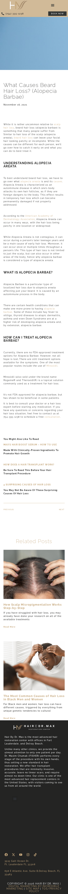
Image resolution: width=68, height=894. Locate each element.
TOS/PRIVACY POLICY (45, 890)
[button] (52, 5)
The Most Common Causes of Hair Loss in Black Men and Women (34, 697)
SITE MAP (32, 888)
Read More (9, 627)
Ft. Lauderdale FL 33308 (20, 864)
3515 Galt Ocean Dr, (17, 861)
